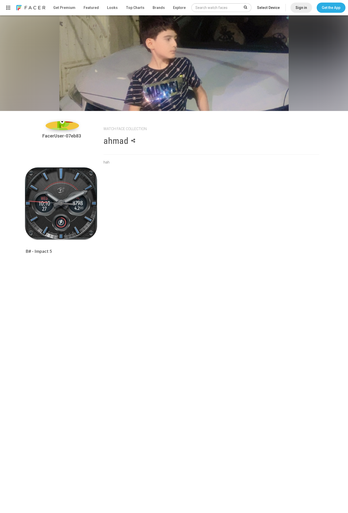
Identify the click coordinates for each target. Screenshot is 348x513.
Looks (112, 8)
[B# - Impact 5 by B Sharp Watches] (61, 203)
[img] (62, 125)
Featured (91, 8)
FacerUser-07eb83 (62, 136)
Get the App (331, 8)
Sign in (301, 8)
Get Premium (64, 8)
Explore (179, 8)
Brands (159, 8)
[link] (30, 7)
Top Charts (135, 8)
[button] (331, 8)
